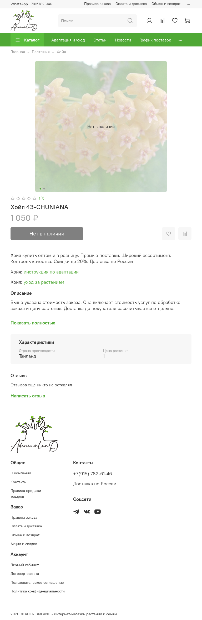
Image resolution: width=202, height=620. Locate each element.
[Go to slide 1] (40, 189)
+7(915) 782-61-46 (92, 474)
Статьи (100, 40)
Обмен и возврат (166, 3)
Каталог (31, 40)
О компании (21, 473)
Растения (41, 51)
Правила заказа (97, 3)
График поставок (155, 40)
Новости (123, 40)
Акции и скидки (24, 544)
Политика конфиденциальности (38, 591)
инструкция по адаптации (51, 272)
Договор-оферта (25, 573)
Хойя (61, 51)
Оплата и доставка (131, 3)
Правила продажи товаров (26, 493)
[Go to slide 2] (44, 189)
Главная (18, 51)
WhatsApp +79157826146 (31, 4)
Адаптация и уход (68, 40)
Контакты (19, 482)
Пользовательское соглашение (37, 582)
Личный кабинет (25, 565)
